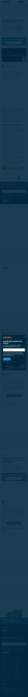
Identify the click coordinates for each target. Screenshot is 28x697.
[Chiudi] (25, 337)
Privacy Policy (8, 353)
